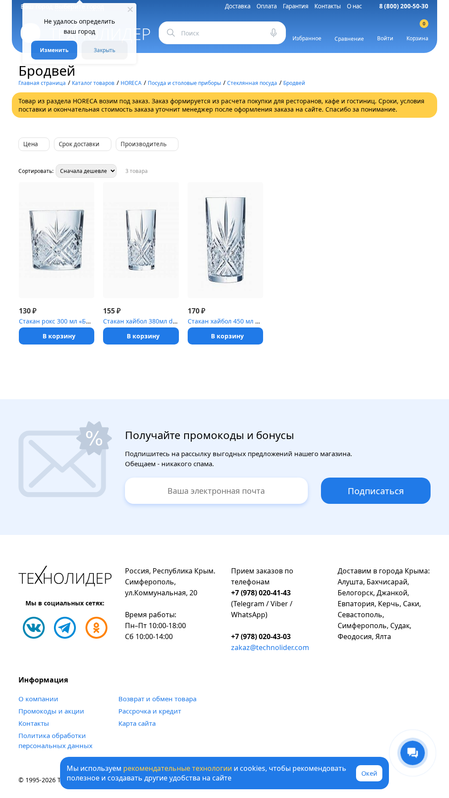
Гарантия (295, 6)
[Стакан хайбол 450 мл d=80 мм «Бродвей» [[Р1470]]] (225, 240)
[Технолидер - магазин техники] (65, 577)
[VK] (34, 628)
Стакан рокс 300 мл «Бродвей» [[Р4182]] (79, 321)
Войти (385, 38)
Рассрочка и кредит (149, 711)
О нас (354, 6)
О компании (38, 698)
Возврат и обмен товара (157, 698)
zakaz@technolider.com (270, 647)
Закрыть (104, 50)
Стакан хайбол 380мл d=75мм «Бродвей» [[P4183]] (178, 321)
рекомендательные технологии (177, 768)
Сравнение (349, 38)
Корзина (417, 33)
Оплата (267, 6)
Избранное (306, 38)
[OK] (96, 628)
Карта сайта (137, 723)
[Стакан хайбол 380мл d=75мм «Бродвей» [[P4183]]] (140, 240)
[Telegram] (65, 628)
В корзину (59, 336)
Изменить (54, 50)
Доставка (237, 6)
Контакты (327, 6)
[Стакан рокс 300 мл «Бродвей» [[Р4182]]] (56, 240)
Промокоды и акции (51, 711)
